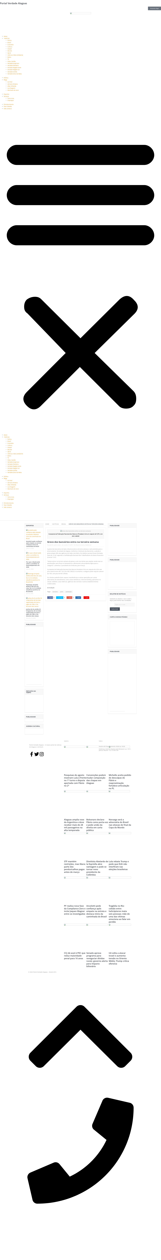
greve (61, 591)
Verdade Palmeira (13, 65)
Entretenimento (9, 104)
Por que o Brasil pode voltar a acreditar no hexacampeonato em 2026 (33, 564)
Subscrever (114, 609)
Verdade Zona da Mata (14, 74)
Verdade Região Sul (13, 69)
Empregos (10, 100)
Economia (10, 44)
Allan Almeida (11, 86)
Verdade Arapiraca (13, 63)
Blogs (5, 80)
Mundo (9, 51)
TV (8, 59)
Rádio (9, 57)
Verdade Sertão (12, 72)
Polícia (9, 40)
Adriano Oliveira (12, 84)
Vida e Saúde (11, 61)
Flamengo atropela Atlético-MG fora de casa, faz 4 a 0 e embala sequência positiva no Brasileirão (33, 588)
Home (5, 36)
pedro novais (57, 545)
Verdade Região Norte (14, 67)
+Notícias (7, 38)
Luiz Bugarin (11, 88)
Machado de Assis (13, 90)
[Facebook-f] (31, 754)
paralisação (69, 591)
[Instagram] (41, 754)
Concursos (10, 98)
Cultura (9, 47)
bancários (55, 591)
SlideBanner (88, 545)
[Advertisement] (33, 516)
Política (6, 78)
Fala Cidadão (8, 106)
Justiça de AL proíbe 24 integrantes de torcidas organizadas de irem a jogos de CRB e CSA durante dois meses (33, 612)
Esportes (6, 94)
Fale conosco (8, 108)
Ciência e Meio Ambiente (15, 55)
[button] (80, 272)
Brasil (9, 42)
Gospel (9, 49)
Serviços (6, 96)
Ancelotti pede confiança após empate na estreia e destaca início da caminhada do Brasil (34, 543)
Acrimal (9, 82)
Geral (9, 53)
